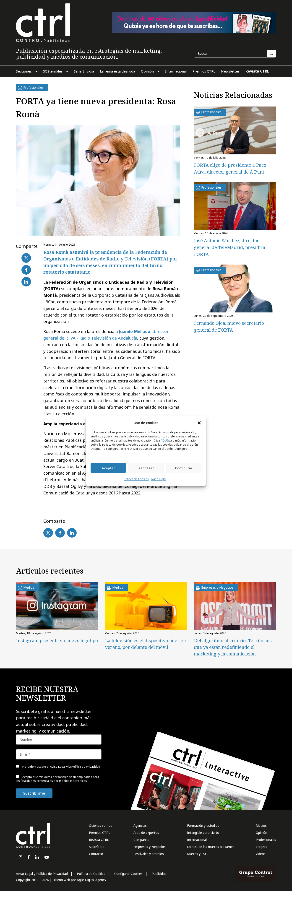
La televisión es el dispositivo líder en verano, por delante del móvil (145, 643)
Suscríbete (96, 847)
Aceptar (108, 468)
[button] (199, 422)
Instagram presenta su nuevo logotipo (57, 640)
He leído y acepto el (61, 766)
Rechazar (146, 468)
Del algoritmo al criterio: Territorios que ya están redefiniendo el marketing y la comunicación (233, 647)
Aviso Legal (158, 479)
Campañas (141, 839)
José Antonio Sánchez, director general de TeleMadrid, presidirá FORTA (229, 247)
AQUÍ (164, 441)
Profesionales (266, 839)
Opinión (261, 832)
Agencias (140, 825)
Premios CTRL (99, 832)
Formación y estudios (203, 825)
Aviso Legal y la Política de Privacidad (75, 766)
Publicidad (159, 873)
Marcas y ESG (197, 854)
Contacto (96, 854)
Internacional (197, 839)
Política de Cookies (136, 479)
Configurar (183, 468)
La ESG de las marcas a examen (211, 847)
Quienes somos (100, 825)
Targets (261, 847)
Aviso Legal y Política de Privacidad (42, 873)
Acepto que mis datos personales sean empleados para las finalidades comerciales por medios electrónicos (57, 779)
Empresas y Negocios (149, 847)
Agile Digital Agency (91, 880)
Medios (261, 825)
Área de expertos (146, 832)
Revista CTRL (99, 839)
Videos (261, 854)
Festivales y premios (148, 854)
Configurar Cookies (128, 873)
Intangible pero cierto (203, 832)
